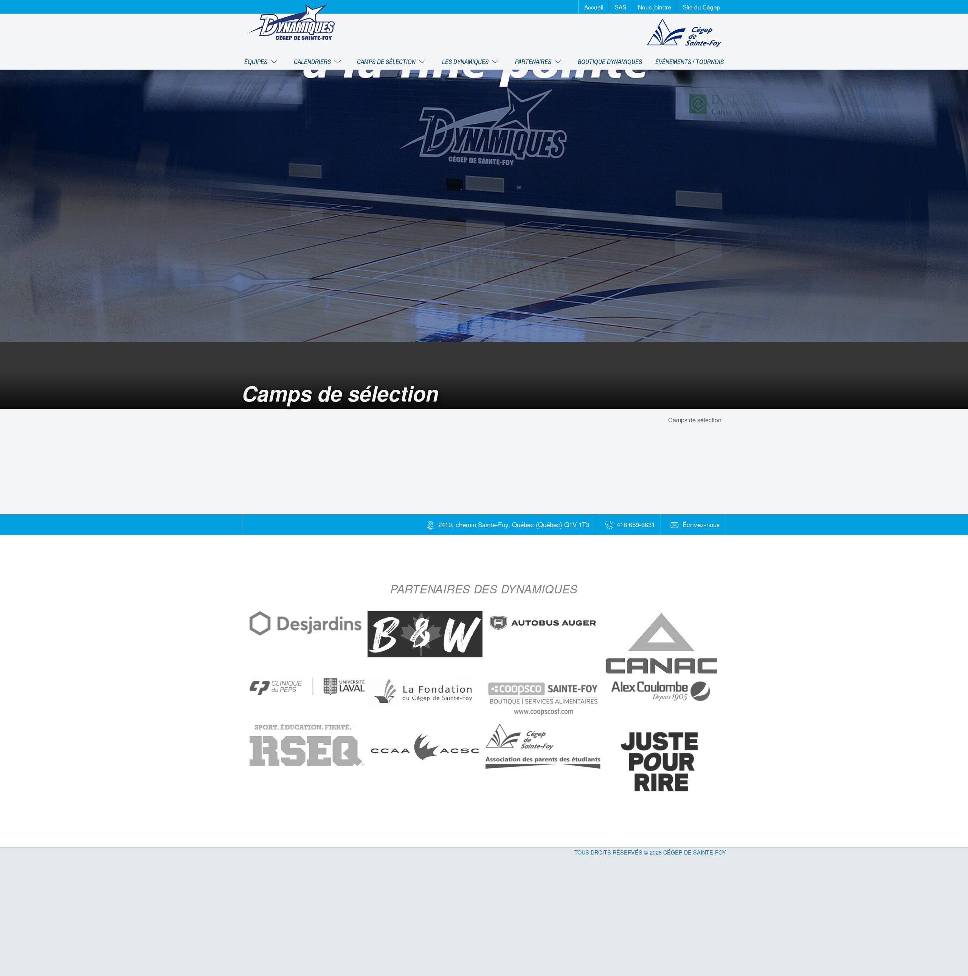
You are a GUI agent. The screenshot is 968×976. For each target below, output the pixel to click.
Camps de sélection (387, 61)
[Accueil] (291, 22)
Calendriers (313, 61)
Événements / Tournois (689, 61)
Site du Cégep (701, 7)
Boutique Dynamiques (610, 61)
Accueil (593, 7)
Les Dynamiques (466, 61)
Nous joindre (654, 7)
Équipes (256, 61)
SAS (620, 7)
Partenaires (534, 61)
